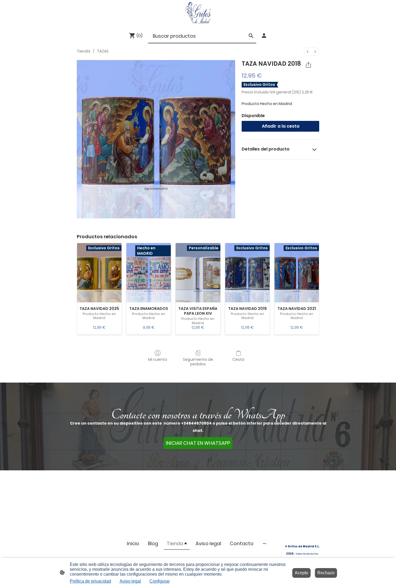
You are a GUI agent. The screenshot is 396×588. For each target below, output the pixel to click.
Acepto (301, 572)
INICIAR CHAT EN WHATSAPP (198, 443)
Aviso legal (130, 581)
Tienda (83, 51)
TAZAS (103, 51)
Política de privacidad (90, 581)
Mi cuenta (157, 359)
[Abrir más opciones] (264, 543)
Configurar (160, 581)
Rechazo (326, 572)
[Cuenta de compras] (264, 35)
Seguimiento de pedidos (198, 361)
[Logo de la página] (198, 13)
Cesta (238, 359)
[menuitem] (307, 51)
